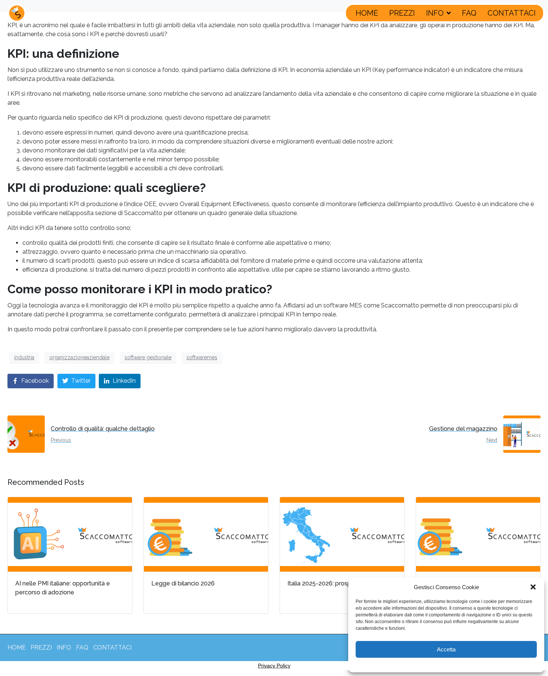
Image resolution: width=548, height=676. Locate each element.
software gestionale (148, 357)
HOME (367, 13)
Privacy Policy (274, 666)
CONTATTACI (512, 13)
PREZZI (402, 13)
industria (24, 357)
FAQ (469, 13)
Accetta (446, 649)
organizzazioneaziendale (79, 357)
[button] (533, 587)
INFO (435, 13)
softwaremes (201, 357)
